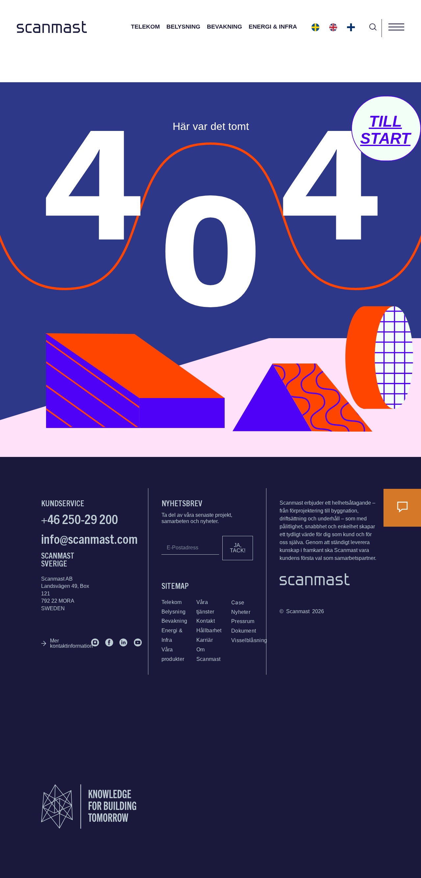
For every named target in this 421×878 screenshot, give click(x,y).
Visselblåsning (249, 640)
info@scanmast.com (89, 538)
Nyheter (240, 612)
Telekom (145, 26)
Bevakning (224, 26)
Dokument (243, 631)
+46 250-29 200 (79, 518)
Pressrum (242, 621)
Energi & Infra (273, 26)
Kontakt (205, 621)
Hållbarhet (209, 630)
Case (237, 602)
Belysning (183, 26)
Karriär (204, 640)
